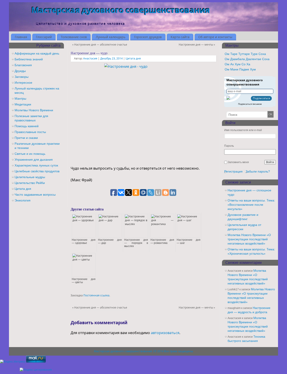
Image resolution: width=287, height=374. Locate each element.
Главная (21, 37)
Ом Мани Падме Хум (240, 69)
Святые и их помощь (30, 153)
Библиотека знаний (29, 59)
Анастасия (90, 58)
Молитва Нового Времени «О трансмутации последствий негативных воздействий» (249, 239)
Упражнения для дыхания (34, 159)
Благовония (23, 65)
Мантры (20, 98)
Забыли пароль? (258, 171)
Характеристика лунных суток (36, 165)
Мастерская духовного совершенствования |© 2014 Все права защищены (143, 351)
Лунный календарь (110, 37)
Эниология (22, 200)
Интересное (23, 82)
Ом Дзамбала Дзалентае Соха (247, 59)
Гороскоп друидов (148, 37)
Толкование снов (74, 37)
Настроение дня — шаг (188, 241)
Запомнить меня (238, 162)
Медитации (23, 104)
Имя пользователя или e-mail (243, 130)
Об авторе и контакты (215, 37)
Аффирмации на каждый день (37, 53)
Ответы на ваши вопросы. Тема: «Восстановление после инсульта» (251, 205)
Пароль (229, 145)
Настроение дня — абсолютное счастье (99, 44)
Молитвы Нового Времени (34, 110)
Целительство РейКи (30, 183)
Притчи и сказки (26, 138)
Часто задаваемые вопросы (35, 194)
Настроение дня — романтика (162, 241)
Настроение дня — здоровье (84, 241)
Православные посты (30, 132)
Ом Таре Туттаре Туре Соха (245, 54)
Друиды (20, 71)
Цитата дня (133, 58)
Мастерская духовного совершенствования (120, 9)
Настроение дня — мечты (197, 44)
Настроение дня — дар (110, 241)
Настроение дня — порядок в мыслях (136, 243)
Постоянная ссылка (96, 295)
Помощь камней (27, 126)
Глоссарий (44, 37)
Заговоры (21, 77)
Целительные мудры (30, 177)
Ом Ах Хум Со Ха (237, 64)
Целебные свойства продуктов (37, 171)
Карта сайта (180, 37)
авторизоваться (165, 332)
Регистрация (233, 171)
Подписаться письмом (250, 104)
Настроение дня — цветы (84, 281)
